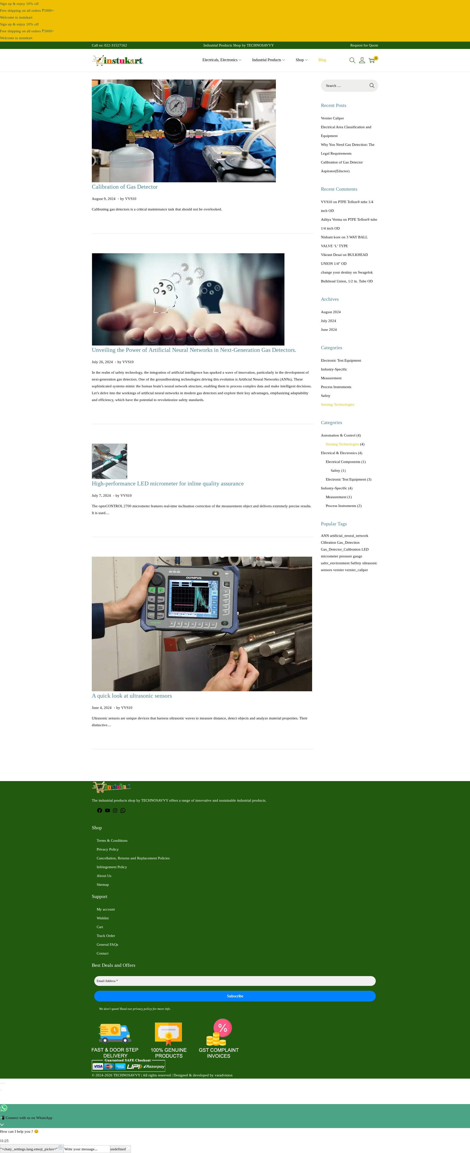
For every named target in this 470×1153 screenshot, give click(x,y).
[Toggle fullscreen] (1, 1083)
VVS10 (130, 199)
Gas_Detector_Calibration (341, 549)
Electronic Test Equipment (341, 360)
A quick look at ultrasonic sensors (132, 695)
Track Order (106, 936)
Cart (100, 927)
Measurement (331, 378)
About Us (104, 876)
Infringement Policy (112, 867)
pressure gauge (350, 556)
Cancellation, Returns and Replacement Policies (133, 858)
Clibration (328, 542)
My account (106, 909)
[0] (372, 60)
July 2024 (328, 321)
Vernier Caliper (332, 118)
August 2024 (331, 312)
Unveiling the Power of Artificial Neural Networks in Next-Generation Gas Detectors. (194, 350)
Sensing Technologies (337, 404)
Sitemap (103, 885)
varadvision (224, 1075)
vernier (338, 570)
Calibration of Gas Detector (125, 187)
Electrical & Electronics (339, 453)
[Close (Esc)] (4, 1083)
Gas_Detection (348, 542)
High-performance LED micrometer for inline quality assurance (168, 483)
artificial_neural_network (349, 536)
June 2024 (329, 330)
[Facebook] (100, 812)
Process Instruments (336, 387)
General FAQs (107, 944)
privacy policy (142, 1009)
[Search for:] (349, 86)
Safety (325, 396)
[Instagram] (115, 812)
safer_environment (335, 563)
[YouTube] (107, 812)
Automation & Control (338, 435)
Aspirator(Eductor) (335, 171)
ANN (325, 536)
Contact (102, 953)
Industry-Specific (334, 369)
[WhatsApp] (123, 812)
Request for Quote (364, 45)
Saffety (356, 563)
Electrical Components (343, 462)
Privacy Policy (108, 849)
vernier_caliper (356, 570)
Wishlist (103, 918)
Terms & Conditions (112, 840)
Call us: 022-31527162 (109, 45)
